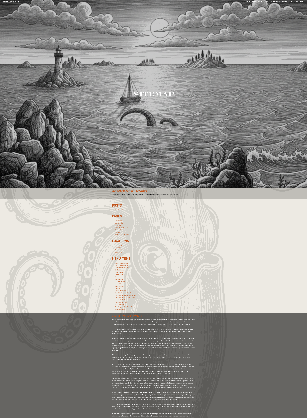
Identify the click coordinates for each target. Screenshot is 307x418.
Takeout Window (120, 250)
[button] (11, 2)
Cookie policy (119, 223)
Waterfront (118, 252)
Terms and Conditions (122, 234)
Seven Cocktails (120, 309)
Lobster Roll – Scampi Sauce (124, 300)
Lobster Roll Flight (121, 302)
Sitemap (117, 232)
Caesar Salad (119, 274)
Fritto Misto (118, 288)
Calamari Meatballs (121, 277)
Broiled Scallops (120, 272)
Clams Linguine (120, 281)
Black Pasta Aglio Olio (121, 263)
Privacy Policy (119, 230)
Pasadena (118, 247)
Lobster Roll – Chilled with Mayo (125, 295)
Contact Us (118, 221)
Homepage (118, 225)
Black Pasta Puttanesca (122, 267)
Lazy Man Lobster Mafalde (123, 293)
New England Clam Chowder (124, 307)
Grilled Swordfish (120, 290)
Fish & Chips (119, 284)
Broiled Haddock (120, 270)
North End (118, 245)
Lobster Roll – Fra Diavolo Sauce (125, 297)
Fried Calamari (119, 286)
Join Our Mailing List (121, 227)
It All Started (119, 210)
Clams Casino (119, 279)
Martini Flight (119, 304)
